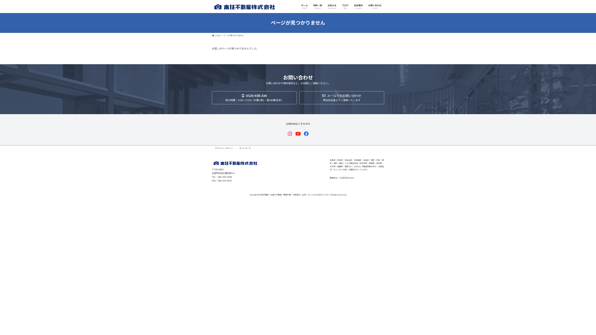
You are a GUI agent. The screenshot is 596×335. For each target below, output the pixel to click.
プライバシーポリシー (224, 148)
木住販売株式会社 (346, 177)
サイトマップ (245, 148)
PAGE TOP (580, 322)
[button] (254, 97)
